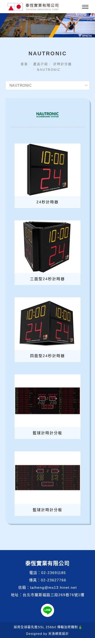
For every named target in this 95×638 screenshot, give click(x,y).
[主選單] (85, 7)
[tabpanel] (47, 25)
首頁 (24, 64)
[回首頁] (33, 7)
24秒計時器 (47, 202)
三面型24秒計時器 (47, 279)
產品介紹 (40, 64)
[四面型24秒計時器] (47, 323)
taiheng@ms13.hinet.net (53, 587)
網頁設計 (62, 634)
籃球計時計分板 (47, 433)
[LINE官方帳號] (47, 610)
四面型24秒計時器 (47, 356)
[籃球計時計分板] (47, 400)
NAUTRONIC (49, 70)
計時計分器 (62, 64)
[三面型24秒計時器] (47, 246)
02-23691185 (53, 573)
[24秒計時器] (47, 169)
